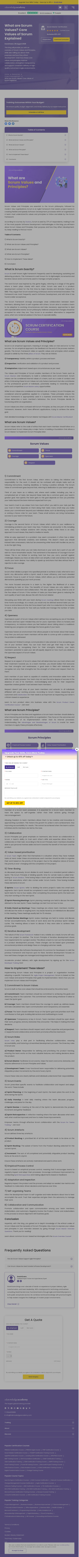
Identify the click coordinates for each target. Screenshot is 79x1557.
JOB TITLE (44, 780)
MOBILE (7, 780)
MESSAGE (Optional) (11, 788)
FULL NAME (8, 771)
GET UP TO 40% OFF (15, 803)
